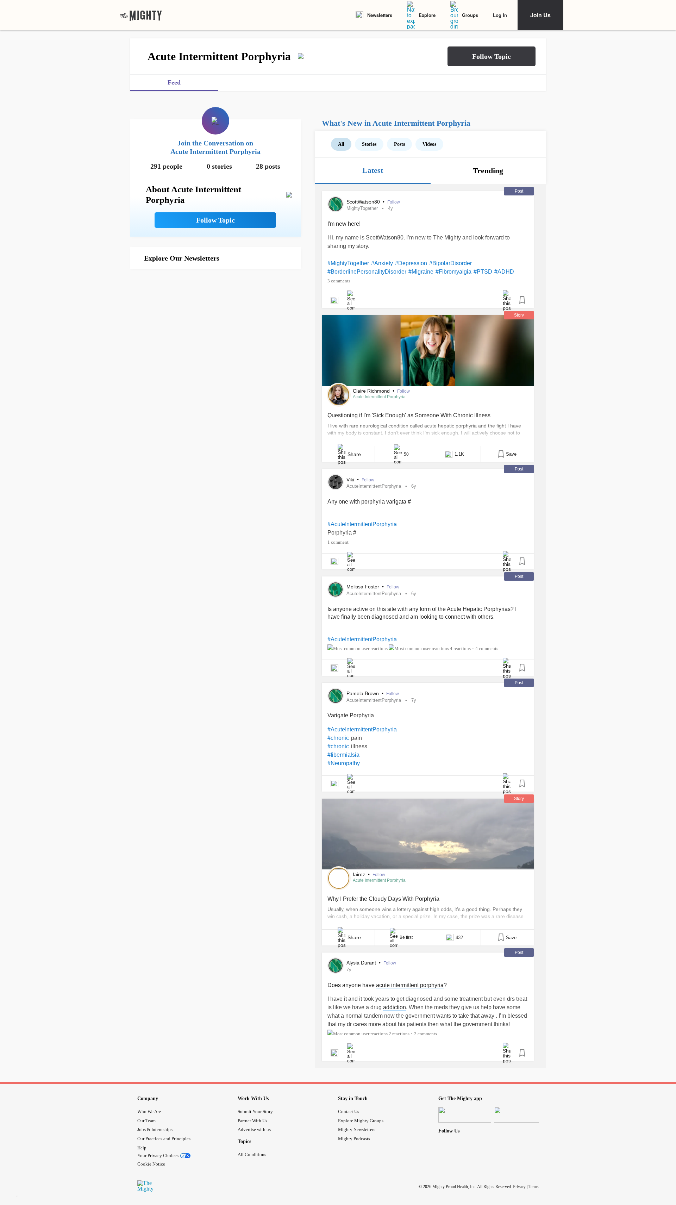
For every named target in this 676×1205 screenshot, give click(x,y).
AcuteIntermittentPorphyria (373, 486)
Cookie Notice (151, 1164)
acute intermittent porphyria (410, 985)
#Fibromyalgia (453, 272)
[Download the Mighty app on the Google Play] (520, 1115)
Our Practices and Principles (163, 1138)
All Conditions (252, 1154)
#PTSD (483, 272)
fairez (360, 874)
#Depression (411, 263)
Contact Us (348, 1111)
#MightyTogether (348, 263)
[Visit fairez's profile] (338, 878)
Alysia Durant (361, 963)
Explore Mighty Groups (360, 1120)
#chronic (338, 738)
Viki (351, 479)
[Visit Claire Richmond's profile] (338, 394)
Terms (533, 1186)
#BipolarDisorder (450, 263)
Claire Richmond (372, 391)
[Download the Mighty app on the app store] (464, 1115)
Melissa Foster (363, 586)
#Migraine (420, 272)
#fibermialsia (343, 755)
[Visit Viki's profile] (335, 482)
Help (141, 1147)
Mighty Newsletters (356, 1129)
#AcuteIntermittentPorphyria (362, 524)
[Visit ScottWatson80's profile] (335, 204)
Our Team (146, 1120)
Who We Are (149, 1111)
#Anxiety (382, 263)
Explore (427, 15)
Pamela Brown (363, 693)
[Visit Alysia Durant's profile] (335, 966)
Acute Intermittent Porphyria (379, 396)
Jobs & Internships (155, 1129)
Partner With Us (252, 1120)
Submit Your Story (255, 1111)
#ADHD (504, 272)
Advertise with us (254, 1129)
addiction (394, 1007)
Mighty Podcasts (354, 1138)
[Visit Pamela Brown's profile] (335, 696)
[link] (141, 15)
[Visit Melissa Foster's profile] (335, 589)
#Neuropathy (343, 763)
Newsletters (379, 15)
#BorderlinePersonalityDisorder (366, 272)
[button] (491, 56)
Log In (500, 15)
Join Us (540, 15)
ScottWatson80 (363, 202)
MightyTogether (362, 208)
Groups (470, 15)
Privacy (519, 1186)
